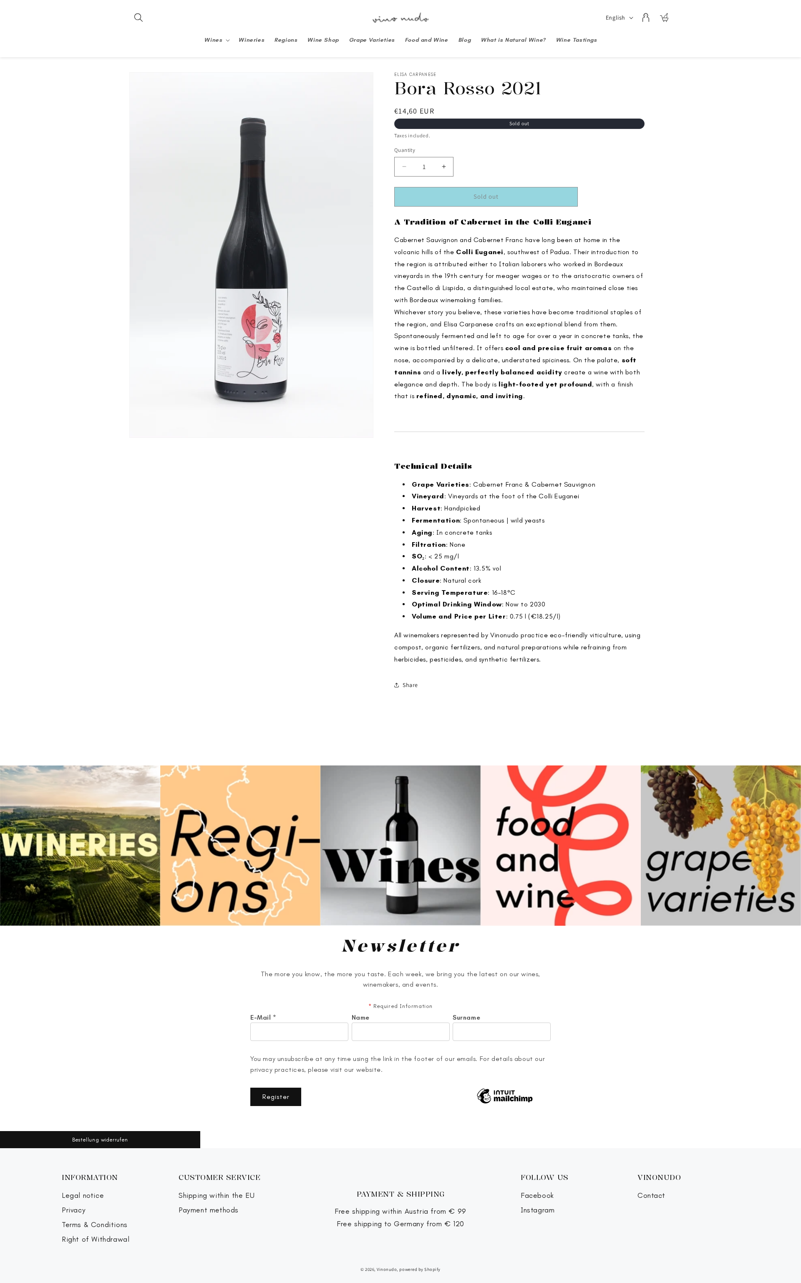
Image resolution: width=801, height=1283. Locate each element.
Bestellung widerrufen (100, 1140)
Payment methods (209, 1210)
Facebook (537, 1195)
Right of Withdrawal (95, 1239)
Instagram (537, 1210)
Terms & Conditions (95, 1224)
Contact (651, 1195)
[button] (138, 17)
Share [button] (410, 685)
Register (276, 1097)
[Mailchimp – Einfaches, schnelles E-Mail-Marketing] (505, 1097)
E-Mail (263, 1017)
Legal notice (83, 1195)
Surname (466, 1017)
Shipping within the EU (216, 1195)
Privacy (74, 1210)
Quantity (404, 150)
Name (361, 1017)
